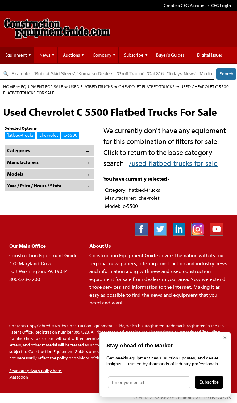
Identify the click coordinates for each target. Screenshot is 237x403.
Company (102, 55)
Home (9, 87)
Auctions (71, 55)
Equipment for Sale (42, 87)
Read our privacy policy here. (35, 370)
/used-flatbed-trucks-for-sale (173, 163)
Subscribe (133, 55)
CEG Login (221, 5)
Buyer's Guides (170, 55)
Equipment (16, 55)
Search (226, 73)
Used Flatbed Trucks (91, 87)
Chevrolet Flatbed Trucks (146, 87)
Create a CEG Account (185, 5)
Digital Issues (210, 55)
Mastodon (18, 377)
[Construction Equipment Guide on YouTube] (219, 233)
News (45, 55)
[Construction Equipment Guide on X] (162, 233)
